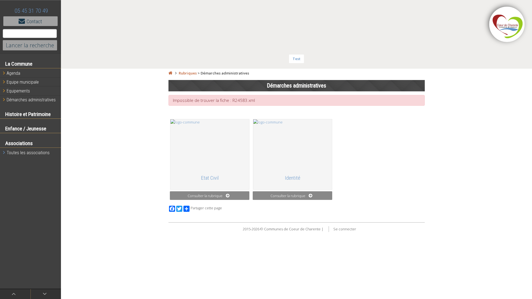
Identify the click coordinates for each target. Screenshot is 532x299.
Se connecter (344, 228)
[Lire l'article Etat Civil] (209, 144)
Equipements (18, 91)
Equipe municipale (23, 82)
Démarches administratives (31, 99)
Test (296, 58)
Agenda (13, 73)
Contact (34, 21)
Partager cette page (206, 208)
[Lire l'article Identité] (292, 144)
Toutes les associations (28, 152)
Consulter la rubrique (205, 195)
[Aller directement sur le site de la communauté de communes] (507, 25)
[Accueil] (170, 73)
